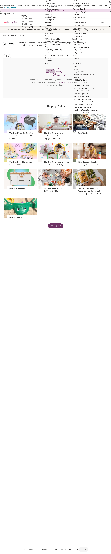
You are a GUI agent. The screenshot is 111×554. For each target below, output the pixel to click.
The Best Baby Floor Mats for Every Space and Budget (56, 163)
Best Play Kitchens (17, 188)
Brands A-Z (13, 36)
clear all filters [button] (65, 82)
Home (5, 36)
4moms (21, 36)
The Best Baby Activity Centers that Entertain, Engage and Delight (53, 136)
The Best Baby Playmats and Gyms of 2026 (21, 163)
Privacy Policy (9, 8)
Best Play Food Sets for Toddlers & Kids (53, 189)
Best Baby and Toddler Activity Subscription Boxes (90, 163)
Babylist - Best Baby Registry (10, 22)
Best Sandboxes (15, 217)
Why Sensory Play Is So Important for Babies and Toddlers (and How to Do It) (90, 191)
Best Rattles (83, 133)
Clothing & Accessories (15, 29)
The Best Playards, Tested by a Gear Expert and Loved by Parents (21, 136)
